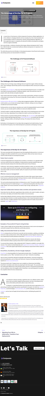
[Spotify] (4, 388)
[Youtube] (9, 388)
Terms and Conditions (5, 389)
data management (10, 89)
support (7, 201)
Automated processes (26, 117)
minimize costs (22, 179)
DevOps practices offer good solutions (9, 101)
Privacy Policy (3, 391)
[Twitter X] (6, 388)
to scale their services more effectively (32, 236)
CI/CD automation (19, 288)
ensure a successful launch (12, 260)
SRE (25, 288)
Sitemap (11, 393)
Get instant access (22, 217)
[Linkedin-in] (1, 388)
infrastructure (14, 201)
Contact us (3, 291)
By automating (32, 115)
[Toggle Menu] (33, 2)
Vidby (2, 233)
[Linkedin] (1, 322)
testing (21, 184)
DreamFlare (3, 253)
